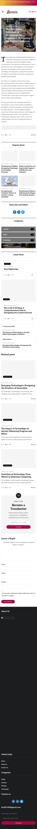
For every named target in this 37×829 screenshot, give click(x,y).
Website (3, 582)
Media (3, 779)
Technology (10, 23)
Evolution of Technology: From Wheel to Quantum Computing (16, 475)
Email (3, 573)
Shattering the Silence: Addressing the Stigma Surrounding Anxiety (27, 193)
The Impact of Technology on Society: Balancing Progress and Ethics (16, 431)
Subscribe (19, 527)
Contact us (4, 767)
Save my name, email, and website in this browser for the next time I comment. (18, 594)
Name (3, 564)
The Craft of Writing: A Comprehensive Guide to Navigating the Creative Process (18, 310)
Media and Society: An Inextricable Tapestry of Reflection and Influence (27, 169)
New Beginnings (11, 269)
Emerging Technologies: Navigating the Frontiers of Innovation (18, 386)
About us (4, 764)
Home (3, 761)
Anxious (4, 783)
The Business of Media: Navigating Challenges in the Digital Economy (9, 169)
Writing (7, 263)
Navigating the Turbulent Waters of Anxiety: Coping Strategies (8, 194)
